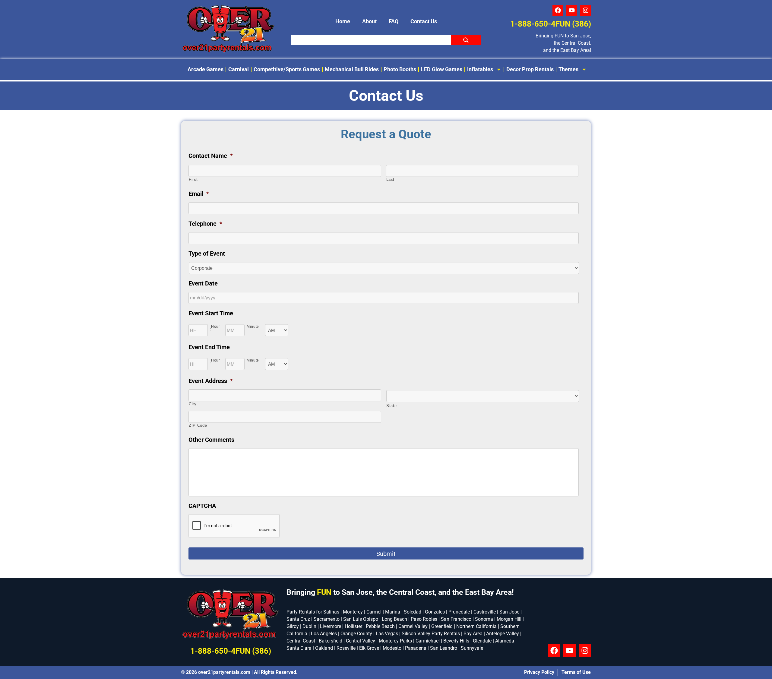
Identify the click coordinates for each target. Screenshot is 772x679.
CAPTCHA (202, 505)
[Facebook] (557, 10)
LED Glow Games (441, 69)
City (193, 404)
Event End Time (209, 347)
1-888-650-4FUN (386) (550, 23)
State (391, 405)
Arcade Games (205, 69)
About (369, 21)
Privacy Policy (539, 672)
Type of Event (206, 253)
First (193, 179)
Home (342, 21)
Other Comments (211, 439)
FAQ (393, 21)
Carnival (238, 69)
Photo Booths (400, 69)
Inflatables (480, 69)
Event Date (203, 283)
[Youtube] (571, 10)
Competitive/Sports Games (287, 69)
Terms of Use (576, 672)
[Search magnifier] (466, 40)
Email (198, 193)
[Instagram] (585, 10)
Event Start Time (210, 313)
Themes (568, 69)
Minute (253, 326)
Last (390, 179)
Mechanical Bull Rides (352, 69)
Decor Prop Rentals (530, 69)
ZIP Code (198, 425)
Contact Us (423, 21)
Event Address (210, 380)
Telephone (205, 223)
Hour (215, 326)
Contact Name (210, 155)
